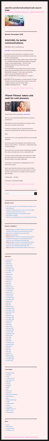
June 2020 (8, 313)
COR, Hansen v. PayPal (11, 215)
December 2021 (10, 297)
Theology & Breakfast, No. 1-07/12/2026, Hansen (18, 213)
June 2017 (8, 349)
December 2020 (10, 308)
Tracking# (9, 407)
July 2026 (8, 261)
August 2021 (9, 301)
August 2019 (9, 321)
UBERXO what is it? (11, 408)
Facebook (8, 385)
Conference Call (10, 378)
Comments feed (10, 428)
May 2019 (8, 322)
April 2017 (8, 353)
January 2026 (9, 267)
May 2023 (8, 283)
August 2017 (9, 346)
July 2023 (8, 281)
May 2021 (8, 304)
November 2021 (10, 299)
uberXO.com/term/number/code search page (14, 437)
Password (8, 392)
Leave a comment (29, 88)
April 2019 (8, 324)
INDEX (7, 387)
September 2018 (10, 333)
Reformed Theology (11, 400)
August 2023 (9, 279)
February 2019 (9, 328)
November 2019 (10, 319)
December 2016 (10, 357)
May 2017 (8, 351)
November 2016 (10, 358)
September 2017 (10, 344)
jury (7, 389)
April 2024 (9, 276)
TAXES (8, 401)
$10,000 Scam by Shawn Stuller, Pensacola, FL (23, 247)
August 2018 (9, 335)
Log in (7, 424)
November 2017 (10, 342)
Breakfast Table (10, 373)
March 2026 (9, 265)
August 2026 (9, 260)
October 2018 (9, 331)
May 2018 (8, 339)
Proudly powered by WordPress (31, 437)
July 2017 (8, 348)
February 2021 (9, 306)
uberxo (8, 88)
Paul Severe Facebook (11, 394)
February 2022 (9, 294)
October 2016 (9, 360)
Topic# (8, 405)
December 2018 (10, 330)
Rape (7, 398)
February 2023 (9, 287)
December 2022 (10, 288)
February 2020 (10, 315)
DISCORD (22, 88)
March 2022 (9, 292)
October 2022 (9, 290)
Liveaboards (15, 235)
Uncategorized (10, 412)
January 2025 (9, 274)
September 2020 (10, 312)
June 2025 (8, 272)
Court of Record (10, 380)
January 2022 (9, 296)
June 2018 (8, 337)
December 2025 (10, 269)
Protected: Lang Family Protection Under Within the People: (21, 217)
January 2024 (9, 278)
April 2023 (8, 285)
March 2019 (9, 326)
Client (7, 376)
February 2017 (9, 355)
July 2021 (8, 303)
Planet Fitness (23, 184)
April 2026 (9, 263)
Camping (8, 374)
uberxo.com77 (9, 410)
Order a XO (9, 391)
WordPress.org (10, 430)
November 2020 (10, 310)
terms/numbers (10, 403)
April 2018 (8, 340)
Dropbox (8, 383)
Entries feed (9, 426)
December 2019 (10, 317)
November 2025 (10, 270)
